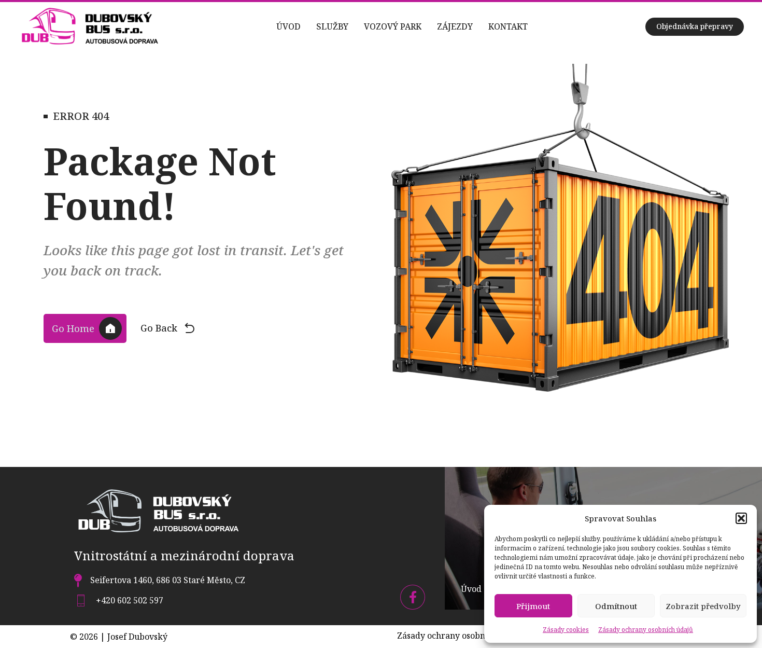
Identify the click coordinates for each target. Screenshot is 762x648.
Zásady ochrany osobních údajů (645, 629)
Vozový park (392, 26)
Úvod (288, 26)
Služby (332, 26)
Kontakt (508, 26)
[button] (741, 518)
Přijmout (533, 606)
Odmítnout (616, 606)
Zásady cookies (566, 629)
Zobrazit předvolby (703, 606)
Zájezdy (455, 26)
